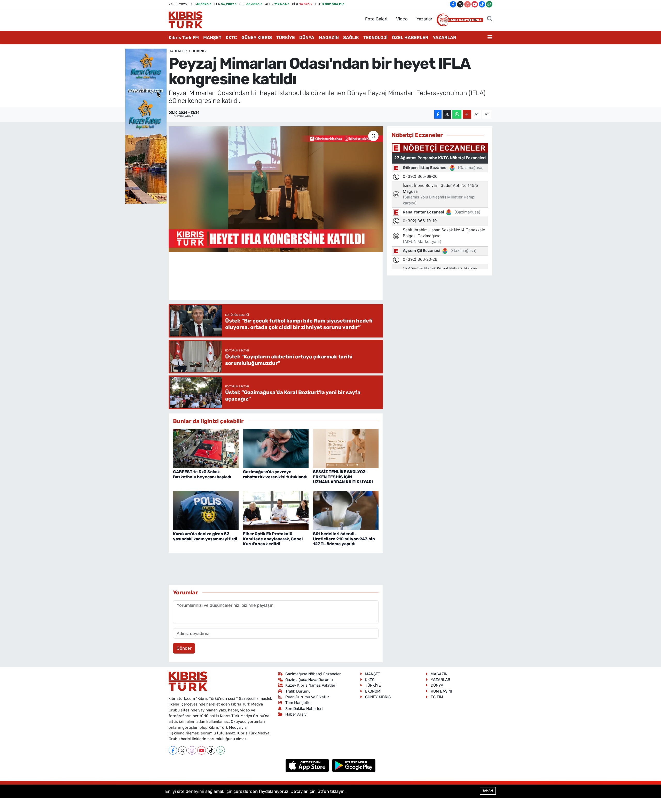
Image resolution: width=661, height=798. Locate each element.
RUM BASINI (441, 691)
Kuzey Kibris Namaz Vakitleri (310, 685)
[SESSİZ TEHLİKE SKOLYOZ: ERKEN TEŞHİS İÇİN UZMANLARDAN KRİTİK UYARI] (346, 448)
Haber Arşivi (296, 714)
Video (402, 18)
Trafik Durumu (298, 691)
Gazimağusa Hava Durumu (309, 679)
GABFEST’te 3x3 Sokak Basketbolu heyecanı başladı (202, 474)
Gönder (184, 648)
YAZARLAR (444, 37)
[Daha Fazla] (467, 114)
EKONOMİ (373, 691)
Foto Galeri (376, 18)
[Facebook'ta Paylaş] (438, 114)
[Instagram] (192, 750)
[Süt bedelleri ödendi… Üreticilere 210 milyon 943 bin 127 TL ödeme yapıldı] (346, 510)
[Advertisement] (276, 280)
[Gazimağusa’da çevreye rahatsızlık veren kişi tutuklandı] (276, 448)
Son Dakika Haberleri (304, 708)
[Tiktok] (211, 750)
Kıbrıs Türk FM (184, 37)
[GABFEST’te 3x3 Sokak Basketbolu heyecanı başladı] (206, 448)
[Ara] (489, 19)
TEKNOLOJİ (375, 37)
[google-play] (354, 765)
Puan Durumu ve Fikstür (307, 697)
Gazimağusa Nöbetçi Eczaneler (313, 674)
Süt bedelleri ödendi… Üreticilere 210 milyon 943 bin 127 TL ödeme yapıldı (344, 538)
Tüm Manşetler (298, 702)
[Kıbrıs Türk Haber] (185, 19)
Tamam (488, 790)
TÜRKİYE (285, 37)
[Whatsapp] (220, 750)
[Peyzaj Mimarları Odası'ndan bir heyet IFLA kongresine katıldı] (276, 189)
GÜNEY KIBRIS (256, 37)
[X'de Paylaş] (447, 114)
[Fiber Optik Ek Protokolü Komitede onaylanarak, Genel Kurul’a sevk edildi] (276, 510)
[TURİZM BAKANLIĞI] (146, 125)
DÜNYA (306, 37)
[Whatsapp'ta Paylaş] (456, 114)
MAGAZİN (329, 37)
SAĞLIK (351, 37)
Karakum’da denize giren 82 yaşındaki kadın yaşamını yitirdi (205, 536)
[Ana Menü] (489, 37)
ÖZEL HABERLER (410, 37)
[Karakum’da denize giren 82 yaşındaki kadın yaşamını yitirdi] (206, 510)
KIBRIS (199, 51)
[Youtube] (201, 750)
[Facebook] (173, 750)
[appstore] (308, 765)
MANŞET (212, 37)
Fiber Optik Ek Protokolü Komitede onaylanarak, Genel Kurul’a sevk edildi (273, 538)
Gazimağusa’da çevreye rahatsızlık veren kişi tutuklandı (275, 474)
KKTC (231, 37)
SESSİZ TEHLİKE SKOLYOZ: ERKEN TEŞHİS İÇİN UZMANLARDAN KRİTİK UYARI (343, 476)
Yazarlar (424, 18)
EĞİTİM (437, 697)
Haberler (178, 51)
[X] (182, 750)
